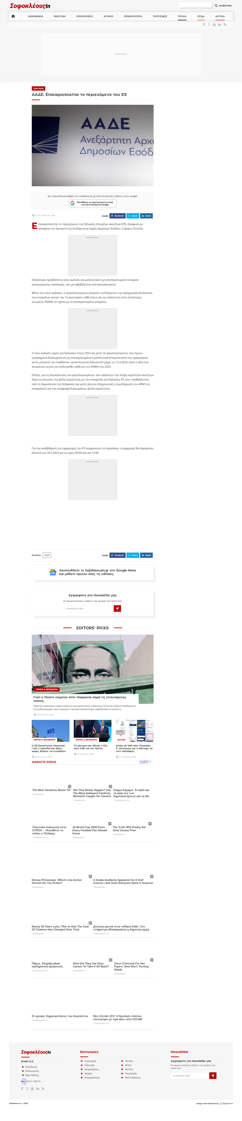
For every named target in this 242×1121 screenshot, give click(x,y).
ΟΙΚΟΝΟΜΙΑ (35, 16)
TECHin (182, 16)
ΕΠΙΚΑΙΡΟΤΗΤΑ (133, 16)
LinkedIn (219, 24)
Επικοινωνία (32, 1070)
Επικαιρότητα (92, 1077)
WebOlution (226, 1103)
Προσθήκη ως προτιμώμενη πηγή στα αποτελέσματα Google (95, 203)
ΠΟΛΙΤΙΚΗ (60, 16)
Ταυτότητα (31, 1066)
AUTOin (220, 16)
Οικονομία (38, 88)
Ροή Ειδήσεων (133, 1077)
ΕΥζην (128, 1065)
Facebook (205, 24)
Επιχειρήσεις (92, 1069)
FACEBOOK (119, 215)
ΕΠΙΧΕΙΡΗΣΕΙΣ (85, 16)
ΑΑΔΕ (47, 555)
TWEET (134, 215)
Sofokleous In (30, 6)
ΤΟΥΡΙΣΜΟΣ (160, 16)
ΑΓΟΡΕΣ (108, 16)
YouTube (215, 24)
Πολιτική (89, 1065)
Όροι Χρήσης (32, 1075)
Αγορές (88, 1073)
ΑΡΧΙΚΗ (13, 16)
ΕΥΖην (201, 16)
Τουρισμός (131, 1073)
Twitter (210, 24)
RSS (224, 24)
